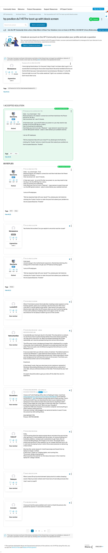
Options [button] (102, 19)
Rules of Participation (29, 547)
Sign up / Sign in (98, 9)
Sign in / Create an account (31, 45)
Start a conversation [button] (38, 25)
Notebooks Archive (35, 14)
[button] (70, 63)
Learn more (47, 45)
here (39, 60)
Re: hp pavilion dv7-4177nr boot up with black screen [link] (61, 14)
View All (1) (6, 92)
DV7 (11, 153)
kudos (11, 286)
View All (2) (8, 157)
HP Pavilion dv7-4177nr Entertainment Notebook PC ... (22, 88)
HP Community (8, 14)
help (16, 153)
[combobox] (15, 25)
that (33, 398)
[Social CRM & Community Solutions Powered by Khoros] (88, 546)
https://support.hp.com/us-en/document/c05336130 (40, 396)
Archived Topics (21, 14)
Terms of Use (16, 547)
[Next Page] (48, 530)
